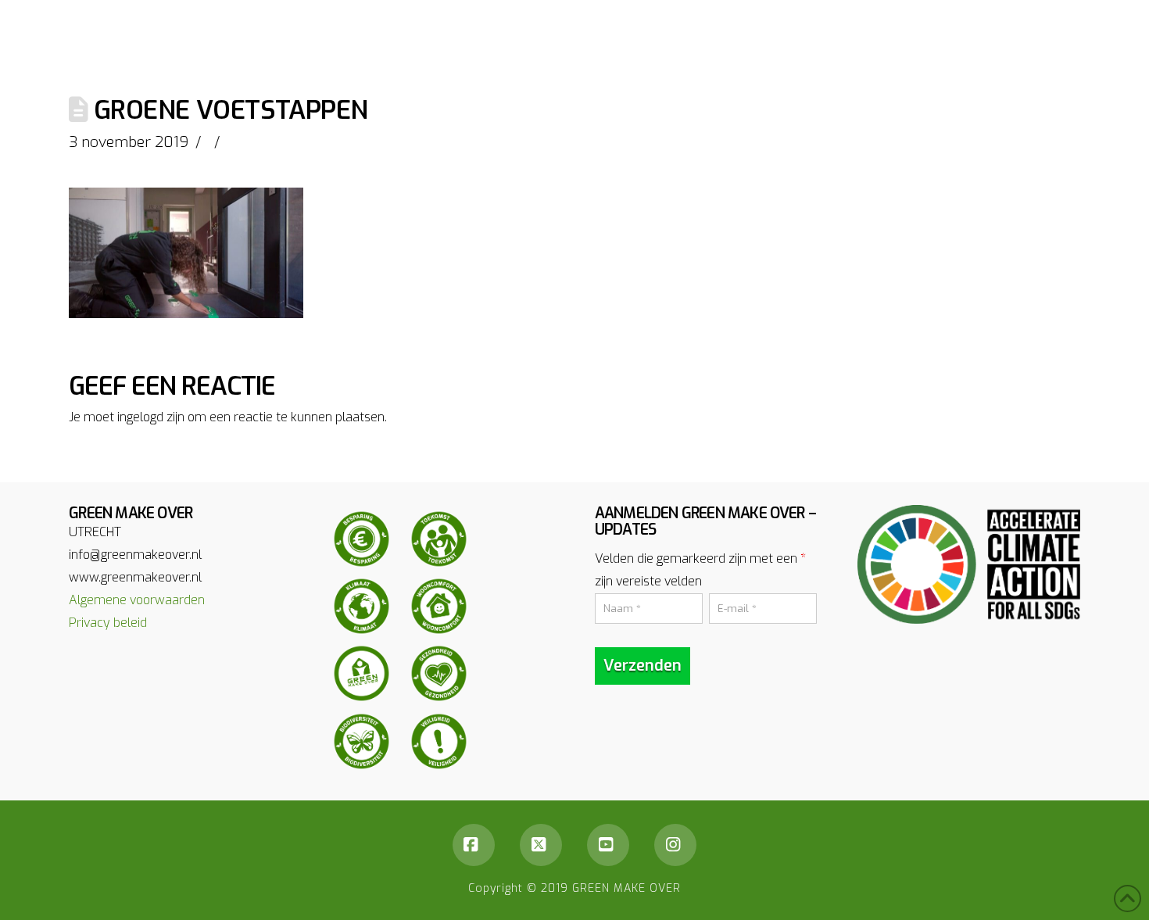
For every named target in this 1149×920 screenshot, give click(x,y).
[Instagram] (675, 845)
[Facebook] (474, 845)
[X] (541, 845)
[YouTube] (608, 845)
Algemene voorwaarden (137, 600)
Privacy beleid (108, 622)
